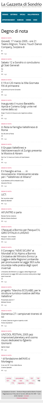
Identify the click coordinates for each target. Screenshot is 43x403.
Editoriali (14, 15)
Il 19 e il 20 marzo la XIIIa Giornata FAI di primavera (20, 84)
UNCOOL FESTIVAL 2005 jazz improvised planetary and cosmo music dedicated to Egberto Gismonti (19, 339)
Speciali (22, 15)
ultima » (31, 383)
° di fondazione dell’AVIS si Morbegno (15, 360)
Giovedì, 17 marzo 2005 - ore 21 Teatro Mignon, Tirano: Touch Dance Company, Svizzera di (21, 44)
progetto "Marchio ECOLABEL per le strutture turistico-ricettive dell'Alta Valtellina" (20, 293)
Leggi (5, 54)
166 (38, 378)
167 (7, 381)
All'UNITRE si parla (11, 212)
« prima (8, 378)
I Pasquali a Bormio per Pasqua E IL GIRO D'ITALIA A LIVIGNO (20, 231)
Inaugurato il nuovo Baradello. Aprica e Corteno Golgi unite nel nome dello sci (19, 106)
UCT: (3, 194)
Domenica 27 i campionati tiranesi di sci (21, 315)
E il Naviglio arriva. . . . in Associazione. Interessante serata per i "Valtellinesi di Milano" (19, 174)
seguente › (21, 383)
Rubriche (20, 20)
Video (35, 20)
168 (14, 381)
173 (12, 383)
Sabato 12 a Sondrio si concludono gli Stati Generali (20, 63)
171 (33, 381)
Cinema (28, 20)
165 (31, 378)
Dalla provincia (33, 15)
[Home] (21, 7)
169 (20, 381)
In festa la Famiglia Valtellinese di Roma (19, 128)
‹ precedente (19, 378)
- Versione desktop (21, 398)
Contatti (26, 396)
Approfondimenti (8, 20)
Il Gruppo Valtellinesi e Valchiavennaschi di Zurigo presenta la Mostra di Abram (21, 150)
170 (27, 381)
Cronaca (5, 15)
